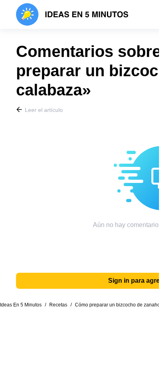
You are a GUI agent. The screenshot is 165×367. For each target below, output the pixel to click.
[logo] (72, 14)
